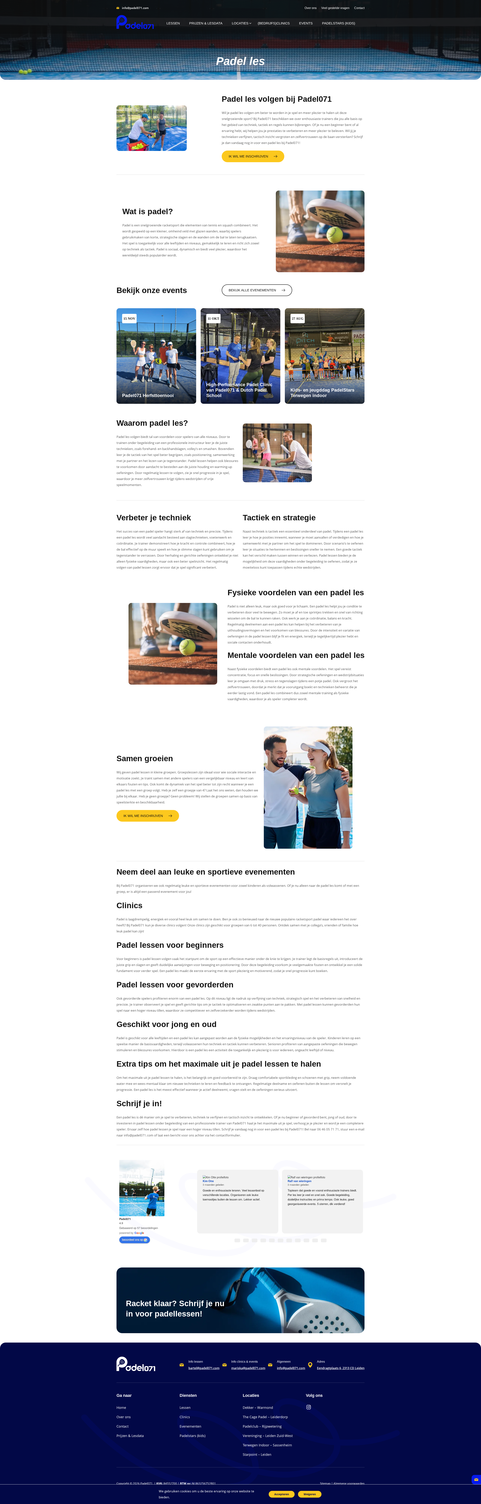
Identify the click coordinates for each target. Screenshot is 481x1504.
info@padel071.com (135, 8)
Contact (122, 1426)
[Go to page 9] (315, 1240)
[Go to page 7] (298, 1240)
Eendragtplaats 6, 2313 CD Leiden (341, 1368)
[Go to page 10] (324, 1240)
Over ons (123, 1417)
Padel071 (125, 1219)
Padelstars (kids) (192, 1435)
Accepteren (281, 1494)
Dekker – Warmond (258, 1407)
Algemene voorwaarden (349, 1483)
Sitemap (325, 1483)
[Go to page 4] (272, 1240)
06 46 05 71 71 (328, 1129)
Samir (234, 1187)
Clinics (185, 1417)
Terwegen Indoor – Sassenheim (267, 1445)
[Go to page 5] (280, 1240)
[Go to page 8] (306, 1240)
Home (121, 1407)
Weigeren (310, 1494)
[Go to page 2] (254, 1240)
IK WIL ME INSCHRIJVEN (248, 156)
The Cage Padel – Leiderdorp (265, 1417)
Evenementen (190, 1426)
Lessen (185, 1407)
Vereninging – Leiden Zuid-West (268, 1435)
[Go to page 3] (263, 1240)
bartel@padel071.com (203, 1368)
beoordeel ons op (132, 1239)
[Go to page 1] (246, 1240)
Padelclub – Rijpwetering (262, 1426)
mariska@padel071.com (248, 1368)
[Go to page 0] (237, 1240)
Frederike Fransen (327, 1187)
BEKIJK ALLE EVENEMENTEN (252, 290)
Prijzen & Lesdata (130, 1435)
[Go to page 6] (289, 1240)
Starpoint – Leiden (257, 1454)
